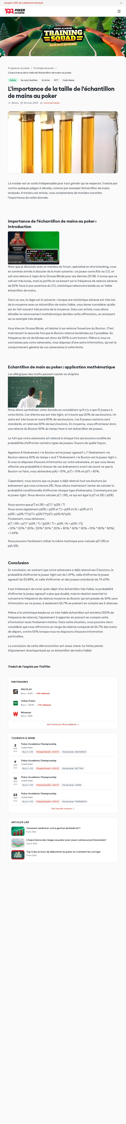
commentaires (51, 102)
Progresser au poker (19, 68)
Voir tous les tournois (61, 808)
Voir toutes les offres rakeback (61, 724)
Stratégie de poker (43, 68)
